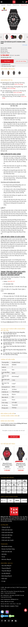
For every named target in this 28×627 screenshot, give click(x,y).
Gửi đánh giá (14, 436)
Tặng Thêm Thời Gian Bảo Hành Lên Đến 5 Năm (14, 347)
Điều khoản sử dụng (7, 546)
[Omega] (3, 485)
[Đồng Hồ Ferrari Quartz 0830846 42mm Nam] (19, 73)
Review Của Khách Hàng (8, 549)
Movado (7, 606)
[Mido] (3, 492)
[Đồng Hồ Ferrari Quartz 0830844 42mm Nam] (13, 73)
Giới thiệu (4, 554)
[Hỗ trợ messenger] (7, 612)
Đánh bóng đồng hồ (7, 576)
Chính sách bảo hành (7, 529)
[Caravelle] (25, 488)
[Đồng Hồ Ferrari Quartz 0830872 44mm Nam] (8, 73)
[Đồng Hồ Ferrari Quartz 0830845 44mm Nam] (14, 32)
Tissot (16, 606)
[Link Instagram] (9, 621)
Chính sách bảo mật (7, 551)
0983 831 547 (7, 601)
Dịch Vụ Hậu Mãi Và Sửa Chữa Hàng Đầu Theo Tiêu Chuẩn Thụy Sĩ (14, 333)
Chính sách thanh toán (7, 532)
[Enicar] (8, 492)
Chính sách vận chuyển (8, 540)
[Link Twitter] (12, 621)
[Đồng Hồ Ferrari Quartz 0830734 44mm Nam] (8, 460)
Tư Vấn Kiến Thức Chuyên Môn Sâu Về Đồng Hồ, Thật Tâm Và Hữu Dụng (15, 354)
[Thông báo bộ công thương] (4, 617)
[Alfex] (14, 488)
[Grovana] (19, 488)
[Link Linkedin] (15, 621)
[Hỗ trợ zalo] (2, 612)
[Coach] (25, 485)
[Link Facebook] (2, 621)
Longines (12, 606)
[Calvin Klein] (8, 488)
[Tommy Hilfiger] (19, 485)
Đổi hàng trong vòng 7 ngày (8, 66)
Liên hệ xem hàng (21, 61)
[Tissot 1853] (25, 481)
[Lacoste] (14, 485)
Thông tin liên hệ (6, 527)
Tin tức (3, 556)
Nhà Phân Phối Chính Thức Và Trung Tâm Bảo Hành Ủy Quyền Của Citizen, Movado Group (15, 340)
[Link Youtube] (5, 621)
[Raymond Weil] (19, 492)
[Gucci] (14, 492)
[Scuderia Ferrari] (8, 485)
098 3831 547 (11, 281)
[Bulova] (14, 481)
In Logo (3, 581)
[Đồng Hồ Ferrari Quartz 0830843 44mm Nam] (2, 73)
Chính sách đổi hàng (7, 535)
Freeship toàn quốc (6, 64)
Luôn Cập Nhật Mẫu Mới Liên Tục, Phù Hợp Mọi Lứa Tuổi (14, 336)
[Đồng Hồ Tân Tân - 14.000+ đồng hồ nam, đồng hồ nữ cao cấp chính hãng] (14, 2)
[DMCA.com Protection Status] (11, 617)
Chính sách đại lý (6, 537)
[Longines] (19, 481)
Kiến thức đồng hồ (6, 559)
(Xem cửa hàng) (19, 84)
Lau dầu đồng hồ (6, 573)
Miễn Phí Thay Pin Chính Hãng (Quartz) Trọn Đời (14, 350)
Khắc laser (4, 578)
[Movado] (8, 481)
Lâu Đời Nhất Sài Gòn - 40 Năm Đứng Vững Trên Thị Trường (14, 343)
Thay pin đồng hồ (6, 568)
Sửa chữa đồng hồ (6, 565)
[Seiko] (25, 492)
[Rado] (3, 488)
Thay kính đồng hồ (6, 570)
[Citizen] (3, 481)
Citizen (2, 606)
